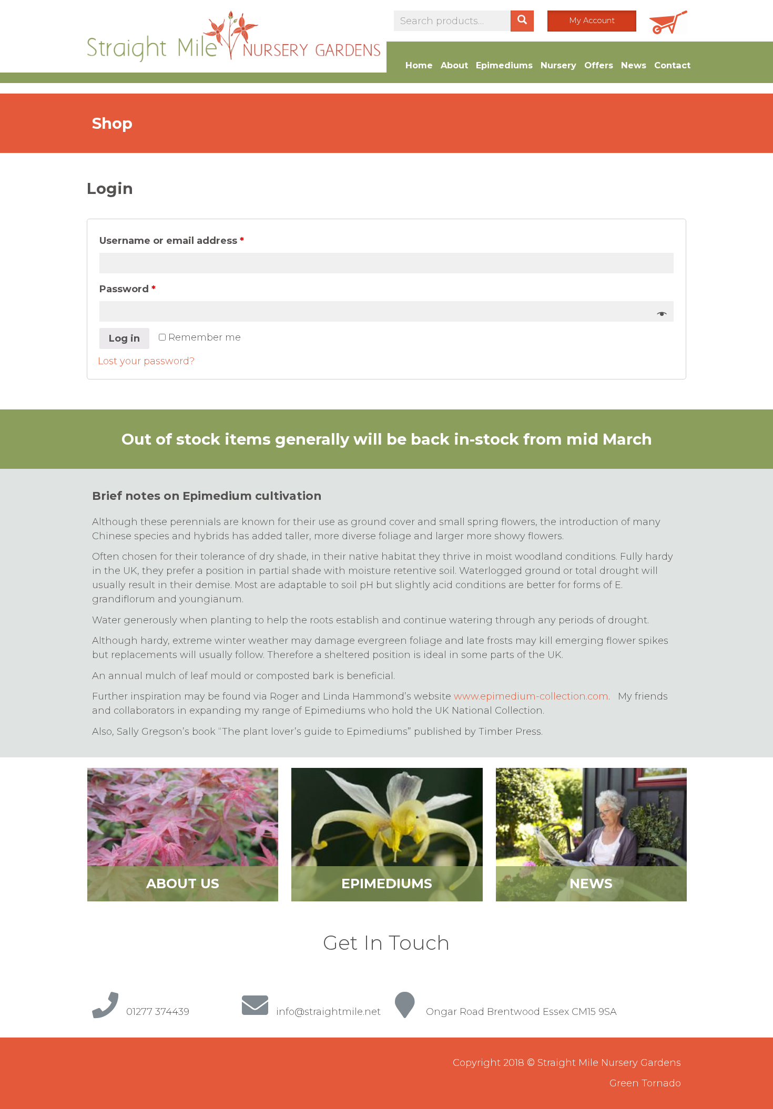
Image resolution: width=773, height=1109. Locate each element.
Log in (124, 338)
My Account (592, 20)
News (633, 65)
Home (419, 65)
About (454, 65)
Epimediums (504, 65)
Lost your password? (146, 361)
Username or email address (171, 241)
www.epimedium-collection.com (531, 696)
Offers (598, 65)
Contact (672, 65)
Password (127, 289)
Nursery (558, 65)
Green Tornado (645, 1083)
